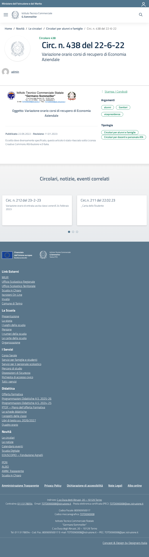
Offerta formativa (12, 394)
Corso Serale (9, 355)
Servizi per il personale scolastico (21, 364)
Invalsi (6, 299)
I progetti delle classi (14, 416)
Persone (7, 329)
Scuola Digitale (11, 450)
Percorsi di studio (12, 368)
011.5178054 (25, 503)
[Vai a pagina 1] (69, 232)
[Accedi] (143, 4)
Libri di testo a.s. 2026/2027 (19, 420)
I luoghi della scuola (13, 325)
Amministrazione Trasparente (20, 485)
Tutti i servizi (9, 381)
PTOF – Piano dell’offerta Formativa (23, 407)
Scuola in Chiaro (11, 290)
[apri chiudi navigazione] (6, 15)
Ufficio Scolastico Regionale (18, 281)
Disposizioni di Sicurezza (16, 373)
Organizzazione (11, 342)
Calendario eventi (12, 446)
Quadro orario (10, 424)
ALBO (5, 466)
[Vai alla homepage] (15, 15)
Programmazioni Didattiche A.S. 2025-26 (26, 398)
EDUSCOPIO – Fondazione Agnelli (22, 455)
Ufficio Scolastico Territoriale (18, 286)
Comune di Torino (12, 303)
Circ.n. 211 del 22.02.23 (98, 200)
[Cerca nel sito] (141, 15)
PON (4, 462)
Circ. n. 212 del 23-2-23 (23, 200)
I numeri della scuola (14, 334)
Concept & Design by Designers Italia (125, 543)
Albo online (135, 485)
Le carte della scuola (14, 338)
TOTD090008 (87, 514)
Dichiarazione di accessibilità (85, 485)
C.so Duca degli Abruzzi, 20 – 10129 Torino (79, 500)
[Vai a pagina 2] (73, 232)
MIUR (5, 277)
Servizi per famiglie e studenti (19, 359)
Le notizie (7, 442)
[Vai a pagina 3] (77, 232)
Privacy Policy (52, 485)
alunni (107, 107)
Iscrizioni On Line (12, 294)
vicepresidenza (112, 114)
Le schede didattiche (14, 411)
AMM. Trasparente (13, 471)
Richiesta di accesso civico (17, 377)
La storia (7, 320)
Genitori (123, 107)
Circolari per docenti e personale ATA (123, 137)
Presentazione (10, 316)
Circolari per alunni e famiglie (120, 132)
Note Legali (115, 485)
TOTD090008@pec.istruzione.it (126, 503)
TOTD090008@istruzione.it (56, 503)
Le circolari (8, 437)
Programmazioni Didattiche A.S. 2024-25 (26, 403)
